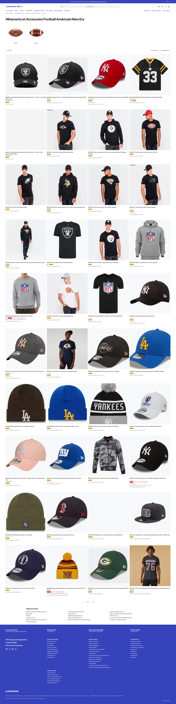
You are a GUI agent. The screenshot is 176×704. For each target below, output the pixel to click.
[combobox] (165, 50)
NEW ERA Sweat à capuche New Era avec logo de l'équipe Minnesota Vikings (66, 208)
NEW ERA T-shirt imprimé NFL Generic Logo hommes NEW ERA (105, 316)
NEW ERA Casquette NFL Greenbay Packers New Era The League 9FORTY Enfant (108, 589)
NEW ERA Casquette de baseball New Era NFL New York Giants (64, 478)
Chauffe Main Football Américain (76, 611)
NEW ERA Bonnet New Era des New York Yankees (19, 535)
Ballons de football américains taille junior (36, 611)
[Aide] (162, 6)
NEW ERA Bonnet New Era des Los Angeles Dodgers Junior (63, 426)
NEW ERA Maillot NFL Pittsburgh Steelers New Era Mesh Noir (146, 97)
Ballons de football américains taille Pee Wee (121, 613)
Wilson (15, 43)
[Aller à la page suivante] (93, 601)
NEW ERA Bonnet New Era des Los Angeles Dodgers (20, 426)
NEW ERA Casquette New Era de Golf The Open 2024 (20, 588)
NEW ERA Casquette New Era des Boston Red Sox (60, 535)
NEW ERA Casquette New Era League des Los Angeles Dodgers (147, 371)
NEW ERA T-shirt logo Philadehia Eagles (16, 207)
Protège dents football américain (118, 619)
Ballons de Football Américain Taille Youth (36, 619)
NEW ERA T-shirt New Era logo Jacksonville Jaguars (102, 207)
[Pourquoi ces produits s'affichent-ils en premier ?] (151, 50)
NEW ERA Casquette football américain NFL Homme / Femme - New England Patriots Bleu (24, 153)
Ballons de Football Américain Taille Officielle (79, 619)
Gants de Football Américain (75, 617)
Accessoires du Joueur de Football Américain (121, 617)
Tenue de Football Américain (117, 611)
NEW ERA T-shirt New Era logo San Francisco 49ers (143, 152)
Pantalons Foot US (30, 617)
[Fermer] (169, 2)
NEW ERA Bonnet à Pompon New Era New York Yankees (103, 426)
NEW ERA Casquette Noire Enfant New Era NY (142, 316)
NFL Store (28, 615)
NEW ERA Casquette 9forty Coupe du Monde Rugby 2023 (145, 426)
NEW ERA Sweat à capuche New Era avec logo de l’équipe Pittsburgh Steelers (107, 153)
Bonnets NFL (29, 613)
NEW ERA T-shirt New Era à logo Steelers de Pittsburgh (103, 262)
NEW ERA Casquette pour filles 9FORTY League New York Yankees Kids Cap (25, 479)
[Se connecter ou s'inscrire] (165, 6)
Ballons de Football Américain (75, 615)
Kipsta (36, 43)
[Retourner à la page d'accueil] (14, 6)
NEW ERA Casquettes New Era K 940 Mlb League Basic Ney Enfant (148, 478)
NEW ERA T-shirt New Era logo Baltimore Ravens (60, 152)
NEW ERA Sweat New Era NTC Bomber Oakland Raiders (103, 478)
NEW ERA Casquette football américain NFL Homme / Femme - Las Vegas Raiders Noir (26, 98)
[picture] (26, 74)
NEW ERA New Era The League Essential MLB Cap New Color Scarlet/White (108, 97)
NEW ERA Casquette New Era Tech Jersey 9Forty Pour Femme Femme (25, 371)
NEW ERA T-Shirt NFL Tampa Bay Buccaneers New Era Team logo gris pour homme (150, 589)
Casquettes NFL (72, 613)
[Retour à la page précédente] (83, 601)
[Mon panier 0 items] (168, 6)
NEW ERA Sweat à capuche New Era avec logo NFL (143, 262)
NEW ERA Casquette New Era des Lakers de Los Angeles (103, 371)
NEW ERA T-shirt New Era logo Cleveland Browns (60, 316)
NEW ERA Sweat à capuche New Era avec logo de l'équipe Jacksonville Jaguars (25, 263)
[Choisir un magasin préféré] (159, 6)
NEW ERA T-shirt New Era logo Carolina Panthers (143, 207)
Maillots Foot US (113, 615)
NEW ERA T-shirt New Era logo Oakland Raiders (60, 262)
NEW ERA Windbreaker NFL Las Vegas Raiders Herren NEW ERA (105, 535)
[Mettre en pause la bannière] (167, 2)
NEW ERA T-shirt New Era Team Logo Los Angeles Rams (62, 371)
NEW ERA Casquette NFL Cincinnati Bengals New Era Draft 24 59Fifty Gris (150, 535)
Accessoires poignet (31, 621)
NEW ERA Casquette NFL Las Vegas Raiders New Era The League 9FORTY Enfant (67, 98)
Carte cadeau (166, 10)
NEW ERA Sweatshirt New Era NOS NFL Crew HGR (19, 316)
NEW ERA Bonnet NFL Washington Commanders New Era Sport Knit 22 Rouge (66, 589)
